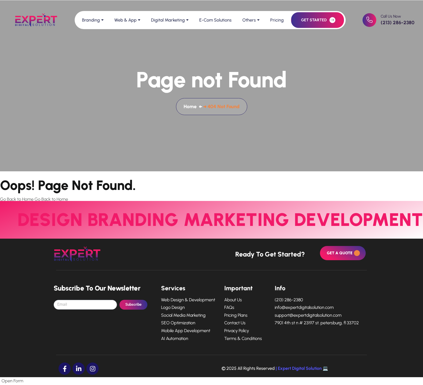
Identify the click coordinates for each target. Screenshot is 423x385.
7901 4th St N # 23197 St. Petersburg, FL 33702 (317, 323)
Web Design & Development (188, 300)
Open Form (12, 381)
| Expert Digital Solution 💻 (302, 368)
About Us (233, 300)
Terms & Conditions (243, 338)
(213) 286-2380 (397, 22)
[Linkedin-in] (78, 368)
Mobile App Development (185, 330)
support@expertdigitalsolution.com (308, 315)
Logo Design (173, 307)
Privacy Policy (236, 330)
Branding (91, 20)
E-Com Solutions (215, 20)
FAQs (229, 307)
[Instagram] (92, 368)
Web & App (125, 20)
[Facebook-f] (65, 368)
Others (249, 20)
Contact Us (235, 323)
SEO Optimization (178, 323)
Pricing (277, 20)
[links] (33, 20)
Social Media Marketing (183, 315)
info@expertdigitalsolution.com (304, 307)
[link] (369, 20)
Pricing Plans (235, 315)
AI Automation (174, 338)
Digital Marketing (168, 20)
